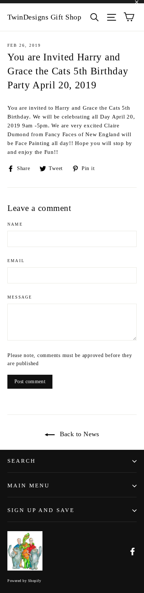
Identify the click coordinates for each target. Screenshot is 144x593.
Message (19, 297)
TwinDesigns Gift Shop (44, 17)
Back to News (78, 434)
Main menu (28, 485)
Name (15, 224)
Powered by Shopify (24, 581)
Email (16, 260)
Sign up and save (41, 510)
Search (21, 461)
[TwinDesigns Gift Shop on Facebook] (132, 551)
